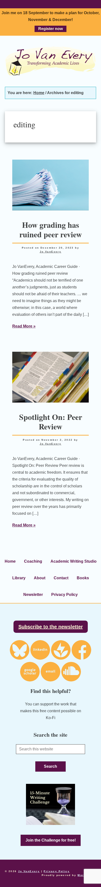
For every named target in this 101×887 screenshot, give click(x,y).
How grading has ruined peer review (50, 229)
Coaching (33, 561)
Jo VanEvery (50, 61)
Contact (61, 578)
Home (10, 561)
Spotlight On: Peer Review (50, 421)
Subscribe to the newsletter (50, 626)
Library (18, 578)
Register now (50, 29)
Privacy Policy (64, 594)
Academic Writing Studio (73, 561)
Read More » (24, 326)
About (39, 578)
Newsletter (33, 594)
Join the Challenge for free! (50, 840)
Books (83, 578)
